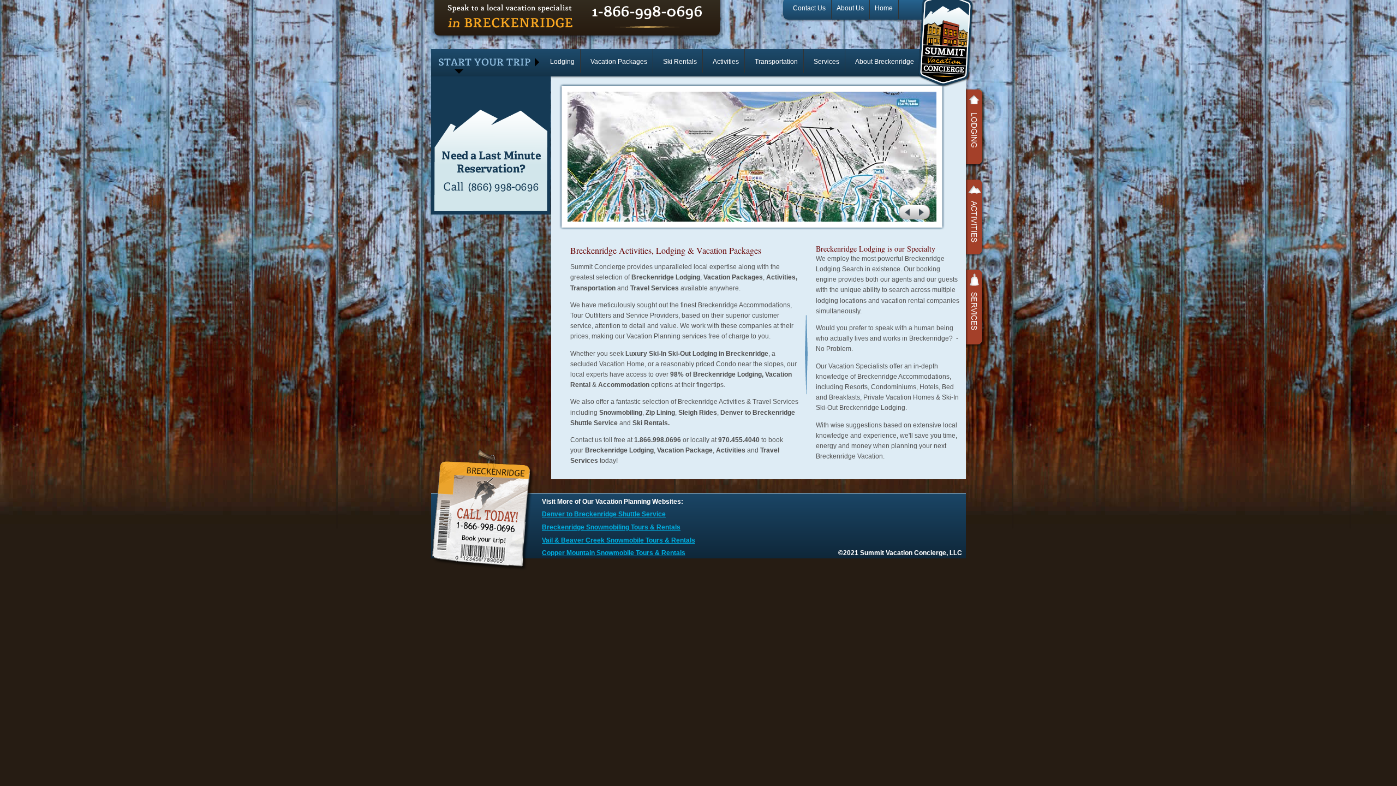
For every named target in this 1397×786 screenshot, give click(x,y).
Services (826, 62)
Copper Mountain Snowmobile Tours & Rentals (613, 553)
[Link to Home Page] (945, 85)
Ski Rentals (680, 62)
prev (906, 212)
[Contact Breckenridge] (485, 569)
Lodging (562, 62)
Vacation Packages (618, 62)
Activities (726, 62)
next (923, 212)
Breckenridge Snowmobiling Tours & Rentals (611, 527)
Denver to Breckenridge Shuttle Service (604, 514)
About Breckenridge (884, 62)
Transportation (776, 62)
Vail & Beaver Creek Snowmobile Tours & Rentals (618, 540)
